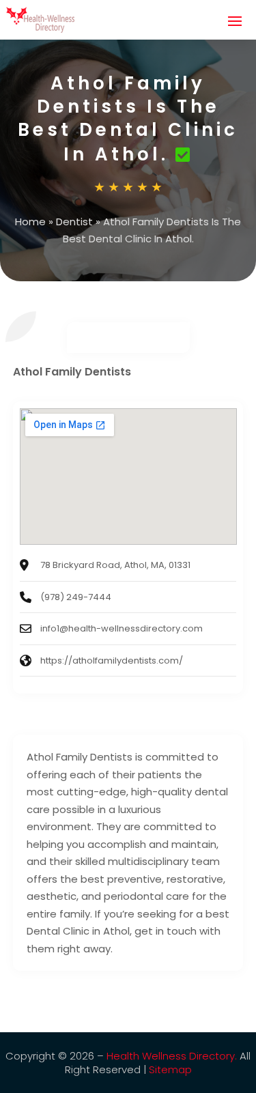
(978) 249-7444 (75, 597)
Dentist (74, 221)
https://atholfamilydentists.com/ (111, 660)
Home (30, 221)
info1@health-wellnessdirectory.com (121, 628)
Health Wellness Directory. (171, 1056)
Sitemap (170, 1069)
